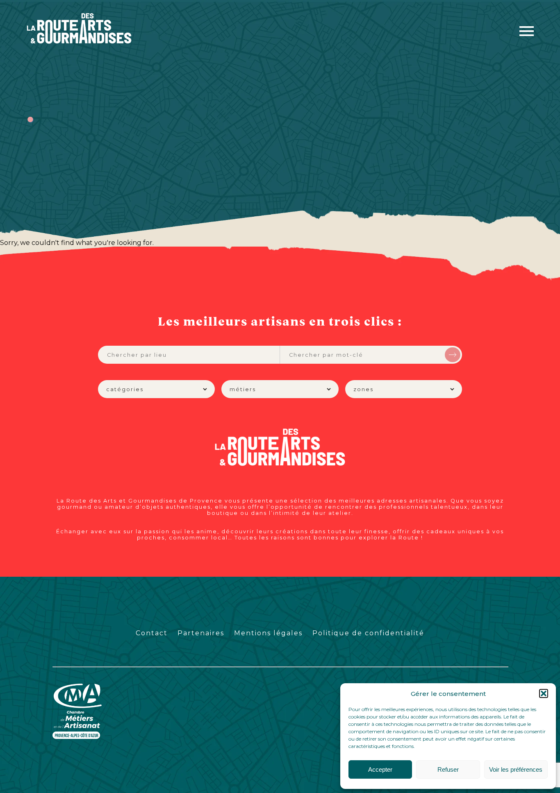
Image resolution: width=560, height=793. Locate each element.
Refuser (448, 769)
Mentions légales (268, 633)
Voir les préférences (515, 769)
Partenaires (201, 633)
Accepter (380, 769)
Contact (152, 633)
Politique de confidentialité (368, 633)
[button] (544, 693)
